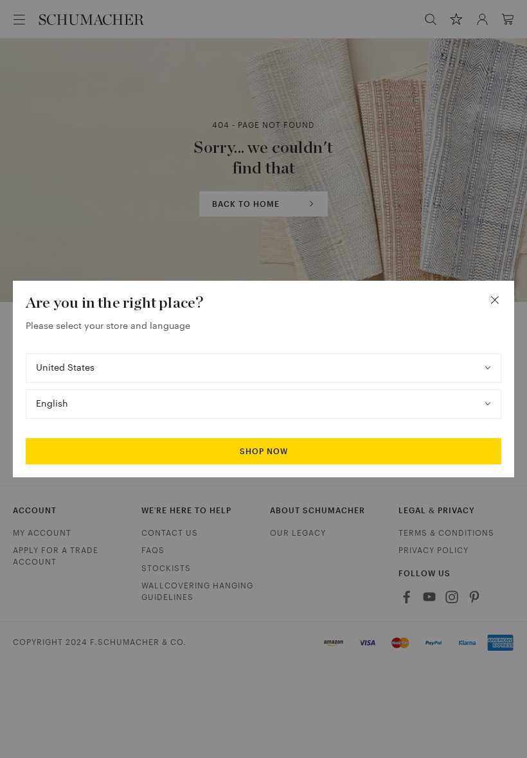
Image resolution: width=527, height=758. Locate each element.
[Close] (494, 300)
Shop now (264, 451)
